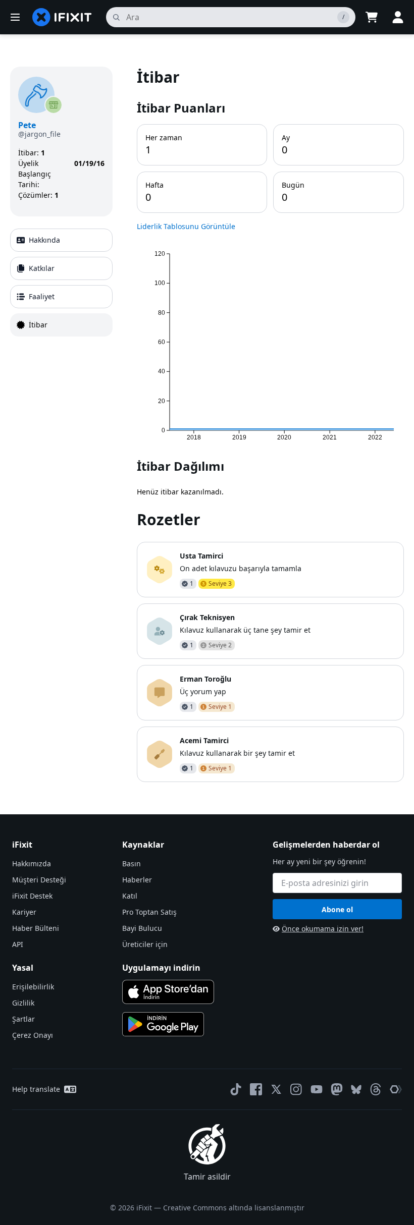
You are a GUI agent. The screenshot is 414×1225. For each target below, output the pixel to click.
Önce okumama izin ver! (323, 928)
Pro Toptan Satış (149, 912)
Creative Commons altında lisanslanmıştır (233, 1207)
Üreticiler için (145, 944)
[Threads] (376, 1089)
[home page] (62, 17)
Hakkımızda (31, 863)
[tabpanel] (270, 424)
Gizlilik (23, 1003)
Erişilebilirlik (33, 986)
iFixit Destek (32, 896)
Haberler (137, 879)
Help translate (36, 1089)
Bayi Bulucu (142, 928)
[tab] (61, 240)
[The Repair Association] (396, 1089)
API (17, 944)
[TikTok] (236, 1089)
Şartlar (23, 1019)
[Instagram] (296, 1089)
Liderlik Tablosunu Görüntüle (186, 226)
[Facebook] (256, 1089)
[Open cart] (371, 17)
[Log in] (398, 17)
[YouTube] (316, 1089)
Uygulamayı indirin (161, 967)
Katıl (129, 896)
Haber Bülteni (35, 928)
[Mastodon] (337, 1089)
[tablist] (61, 283)
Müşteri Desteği (39, 879)
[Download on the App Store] (168, 992)
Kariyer (24, 912)
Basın (131, 863)
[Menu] (15, 17)
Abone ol (337, 909)
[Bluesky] (356, 1089)
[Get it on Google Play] (163, 1024)
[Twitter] (276, 1089)
